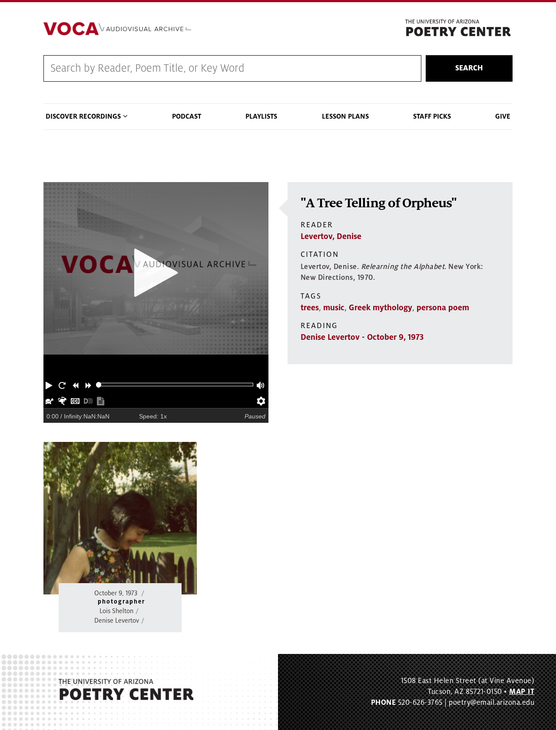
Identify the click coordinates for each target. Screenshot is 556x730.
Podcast (186, 116)
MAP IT (521, 692)
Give (502, 116)
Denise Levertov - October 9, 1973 (362, 337)
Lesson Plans (345, 116)
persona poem (443, 307)
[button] (50, 384)
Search (469, 68)
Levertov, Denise (331, 236)
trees (310, 307)
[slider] (99, 385)
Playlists (261, 116)
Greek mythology (380, 307)
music (333, 307)
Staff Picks (432, 116)
